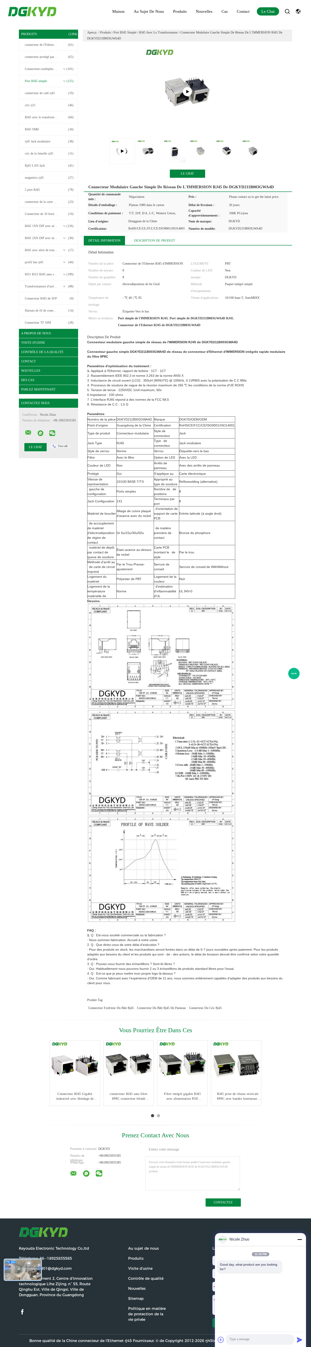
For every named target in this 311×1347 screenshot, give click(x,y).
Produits (180, 11)
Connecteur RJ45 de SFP (49, 298)
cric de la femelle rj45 (49, 153)
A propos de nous (36, 333)
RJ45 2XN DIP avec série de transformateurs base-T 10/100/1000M (49, 238)
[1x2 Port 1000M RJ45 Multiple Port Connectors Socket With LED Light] (187, 91)
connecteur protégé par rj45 (49, 57)
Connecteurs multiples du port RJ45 (49, 69)
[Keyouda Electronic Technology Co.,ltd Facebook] (22, 1312)
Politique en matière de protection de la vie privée (147, 1314)
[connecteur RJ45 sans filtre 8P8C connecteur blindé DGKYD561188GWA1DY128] (129, 1066)
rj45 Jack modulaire (49, 141)
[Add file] (221, 1340)
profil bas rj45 (49, 262)
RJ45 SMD (49, 129)
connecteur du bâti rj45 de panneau (161, 1008)
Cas (225, 11)
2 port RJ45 (49, 189)
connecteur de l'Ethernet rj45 (49, 44)
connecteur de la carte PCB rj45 (49, 202)
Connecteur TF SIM (49, 322)
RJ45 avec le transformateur (49, 117)
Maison (118, 11)
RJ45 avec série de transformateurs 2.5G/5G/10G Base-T (49, 250)
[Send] (299, 1340)
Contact (243, 11)
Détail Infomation (104, 240)
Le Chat (268, 11)
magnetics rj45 (49, 177)
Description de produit (154, 240)
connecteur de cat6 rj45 (49, 93)
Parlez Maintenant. (38, 389)
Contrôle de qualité (145, 1278)
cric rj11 (49, 105)
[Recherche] (287, 11)
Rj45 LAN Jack (49, 165)
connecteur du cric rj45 (205, 1008)
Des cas (27, 380)
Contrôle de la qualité (42, 352)
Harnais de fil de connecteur (49, 310)
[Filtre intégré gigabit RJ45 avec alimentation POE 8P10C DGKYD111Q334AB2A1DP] (182, 1066)
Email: (45, 1268)
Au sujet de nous (149, 11)
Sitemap (136, 1298)
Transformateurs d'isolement (49, 286)
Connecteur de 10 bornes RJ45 (49, 214)
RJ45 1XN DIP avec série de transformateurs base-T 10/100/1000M (49, 226)
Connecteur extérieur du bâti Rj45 (111, 1008)
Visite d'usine (33, 342)
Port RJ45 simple (49, 81)
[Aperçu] (33, 11)
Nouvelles (204, 11)
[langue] (298, 11)
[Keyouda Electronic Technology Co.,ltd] (28, 432)
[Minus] (299, 1239)
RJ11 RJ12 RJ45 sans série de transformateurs (49, 274)
